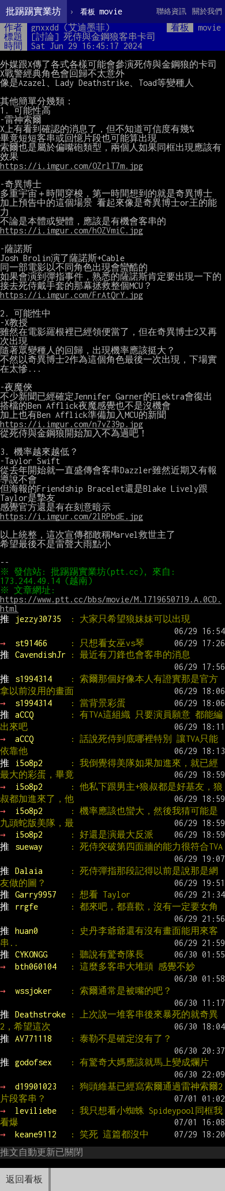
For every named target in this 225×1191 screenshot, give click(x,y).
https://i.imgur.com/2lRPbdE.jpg (71, 516)
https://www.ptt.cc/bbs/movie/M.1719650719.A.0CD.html (111, 603)
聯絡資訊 (171, 11)
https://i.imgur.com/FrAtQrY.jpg (71, 295)
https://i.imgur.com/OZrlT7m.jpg (71, 166)
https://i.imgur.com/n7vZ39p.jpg (71, 424)
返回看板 (24, 1179)
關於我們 (207, 11)
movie (101, 11)
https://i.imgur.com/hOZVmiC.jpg (71, 230)
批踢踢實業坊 (33, 11)
